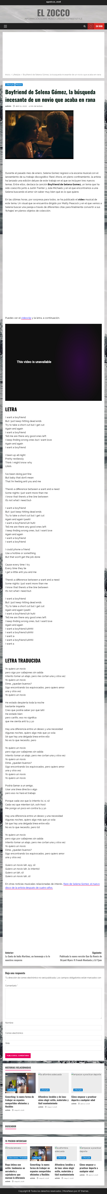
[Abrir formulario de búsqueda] (85, 26)
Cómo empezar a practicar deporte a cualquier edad (83, 1098)
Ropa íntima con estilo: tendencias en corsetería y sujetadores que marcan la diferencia (15, 1171)
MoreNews (68, 1191)
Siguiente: (81, 956)
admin (8, 106)
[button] (5, 26)
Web (7, 1043)
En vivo (99, 26)
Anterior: (27, 956)
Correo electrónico (14, 1033)
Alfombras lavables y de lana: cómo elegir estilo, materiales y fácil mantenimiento (53, 1100)
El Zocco (53, 12)
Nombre (9, 1023)
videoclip (26, 318)
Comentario (11, 985)
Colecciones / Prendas (17, 1158)
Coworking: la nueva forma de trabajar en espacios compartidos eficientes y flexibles (19, 1101)
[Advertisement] (53, 53)
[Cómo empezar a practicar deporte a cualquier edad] (86, 1083)
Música (19, 85)
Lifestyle (10, 85)
